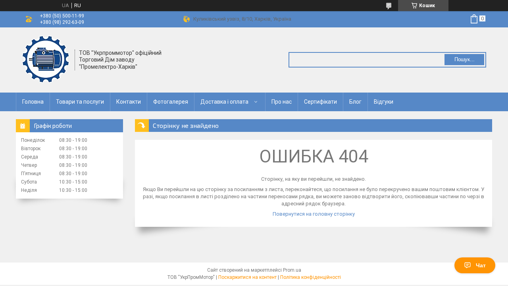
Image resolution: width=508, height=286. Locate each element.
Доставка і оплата (224, 102)
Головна (33, 102)
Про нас (281, 102)
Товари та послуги (80, 102)
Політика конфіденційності (310, 277)
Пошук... (464, 59)
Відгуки (383, 102)
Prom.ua (292, 270)
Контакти (128, 102)
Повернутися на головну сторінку (314, 214)
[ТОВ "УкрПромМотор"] (45, 59)
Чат (481, 265)
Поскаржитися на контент (247, 277)
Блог (355, 102)
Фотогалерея (170, 102)
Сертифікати (320, 102)
